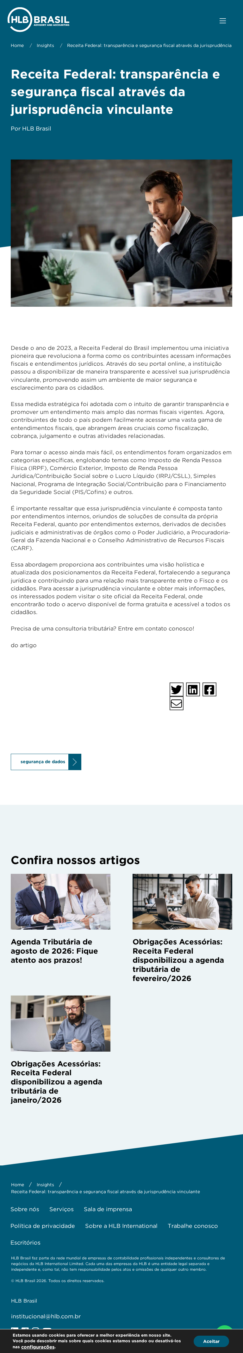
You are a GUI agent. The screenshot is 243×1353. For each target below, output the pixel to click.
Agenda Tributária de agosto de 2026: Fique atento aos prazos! (54, 951)
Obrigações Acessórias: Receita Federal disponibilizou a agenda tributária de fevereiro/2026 (178, 960)
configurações (37, 1347)
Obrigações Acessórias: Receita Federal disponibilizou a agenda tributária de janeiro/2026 (56, 1082)
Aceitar (211, 1341)
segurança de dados (43, 761)
